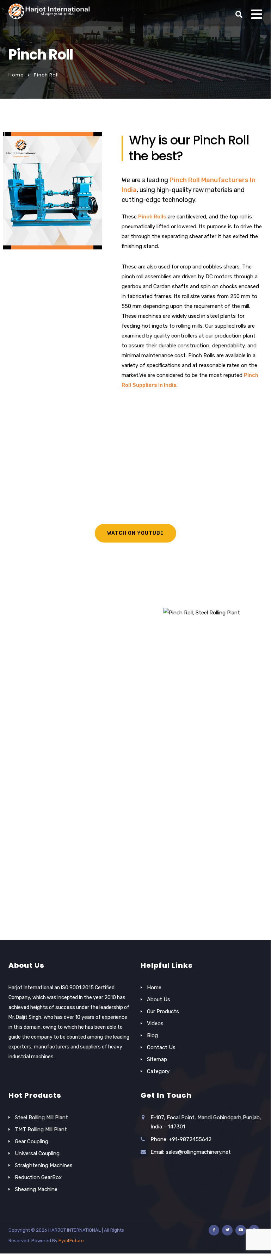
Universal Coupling (37, 1153)
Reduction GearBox (38, 1177)
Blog (152, 1035)
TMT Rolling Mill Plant (41, 1129)
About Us (158, 999)
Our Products (163, 1011)
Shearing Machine (36, 1189)
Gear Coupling (31, 1141)
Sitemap (157, 1059)
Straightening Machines (44, 1165)
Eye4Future (71, 1240)
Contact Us (161, 1047)
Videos (155, 1023)
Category (158, 1071)
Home (16, 75)
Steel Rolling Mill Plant (41, 1117)
